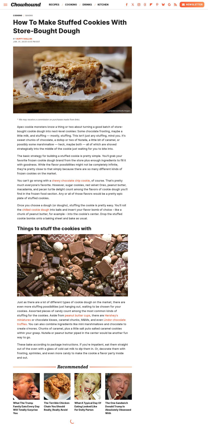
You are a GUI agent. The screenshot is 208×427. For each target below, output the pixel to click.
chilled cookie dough (35, 209)
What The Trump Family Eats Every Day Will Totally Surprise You (26, 408)
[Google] (169, 5)
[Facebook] (127, 5)
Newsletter (194, 4)
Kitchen (103, 4)
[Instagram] (139, 5)
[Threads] (145, 5)
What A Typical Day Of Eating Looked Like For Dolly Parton (87, 406)
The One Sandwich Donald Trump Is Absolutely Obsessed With (118, 408)
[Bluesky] (163, 5)
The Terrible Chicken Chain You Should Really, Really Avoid (56, 406)
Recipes (54, 4)
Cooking (71, 4)
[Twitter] (133, 5)
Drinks (87, 4)
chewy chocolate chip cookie (71, 180)
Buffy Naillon (24, 39)
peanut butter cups (77, 315)
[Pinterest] (157, 5)
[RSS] (175, 5)
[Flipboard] (151, 5)
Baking (29, 15)
